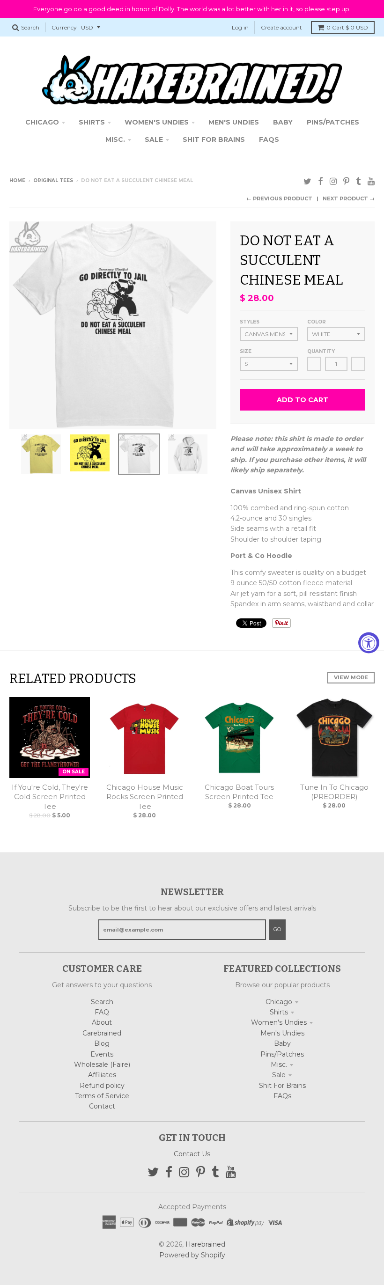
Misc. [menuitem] (115, 139)
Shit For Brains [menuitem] (214, 139)
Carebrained (101, 1033)
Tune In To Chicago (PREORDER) (334, 792)
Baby (282, 1043)
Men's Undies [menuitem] (233, 122)
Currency (64, 27)
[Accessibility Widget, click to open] (368, 642)
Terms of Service (102, 1096)
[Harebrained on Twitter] (307, 181)
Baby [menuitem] (283, 122)
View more (351, 677)
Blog (102, 1043)
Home (17, 180)
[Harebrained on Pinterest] (346, 181)
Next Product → (349, 198)
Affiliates (102, 1075)
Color (316, 322)
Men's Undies (282, 1033)
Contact (102, 1106)
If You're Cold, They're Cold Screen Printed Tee (50, 797)
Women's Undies (279, 1022)
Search (102, 1002)
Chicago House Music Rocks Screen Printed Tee (144, 797)
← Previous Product (279, 198)
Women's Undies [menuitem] (157, 122)
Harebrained (205, 1244)
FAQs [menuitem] (269, 139)
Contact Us (192, 1154)
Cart (347, 27)
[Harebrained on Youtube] (371, 181)
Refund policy (102, 1085)
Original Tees (53, 180)
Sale (279, 1075)
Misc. (279, 1064)
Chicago (279, 1002)
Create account (281, 27)
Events (101, 1054)
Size (245, 351)
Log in (240, 27)
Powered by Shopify (192, 1255)
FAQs (282, 1096)
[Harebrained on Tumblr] (358, 181)
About (102, 1022)
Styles (249, 322)
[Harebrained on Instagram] (333, 181)
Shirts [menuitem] (92, 122)
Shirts (279, 1012)
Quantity (321, 351)
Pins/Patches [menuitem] (333, 122)
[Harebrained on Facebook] (320, 181)
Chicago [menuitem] (42, 122)
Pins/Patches (282, 1054)
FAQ (102, 1012)
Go (277, 929)
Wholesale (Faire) (102, 1064)
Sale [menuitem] (154, 139)
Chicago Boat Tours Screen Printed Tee (239, 792)
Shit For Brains (282, 1085)
